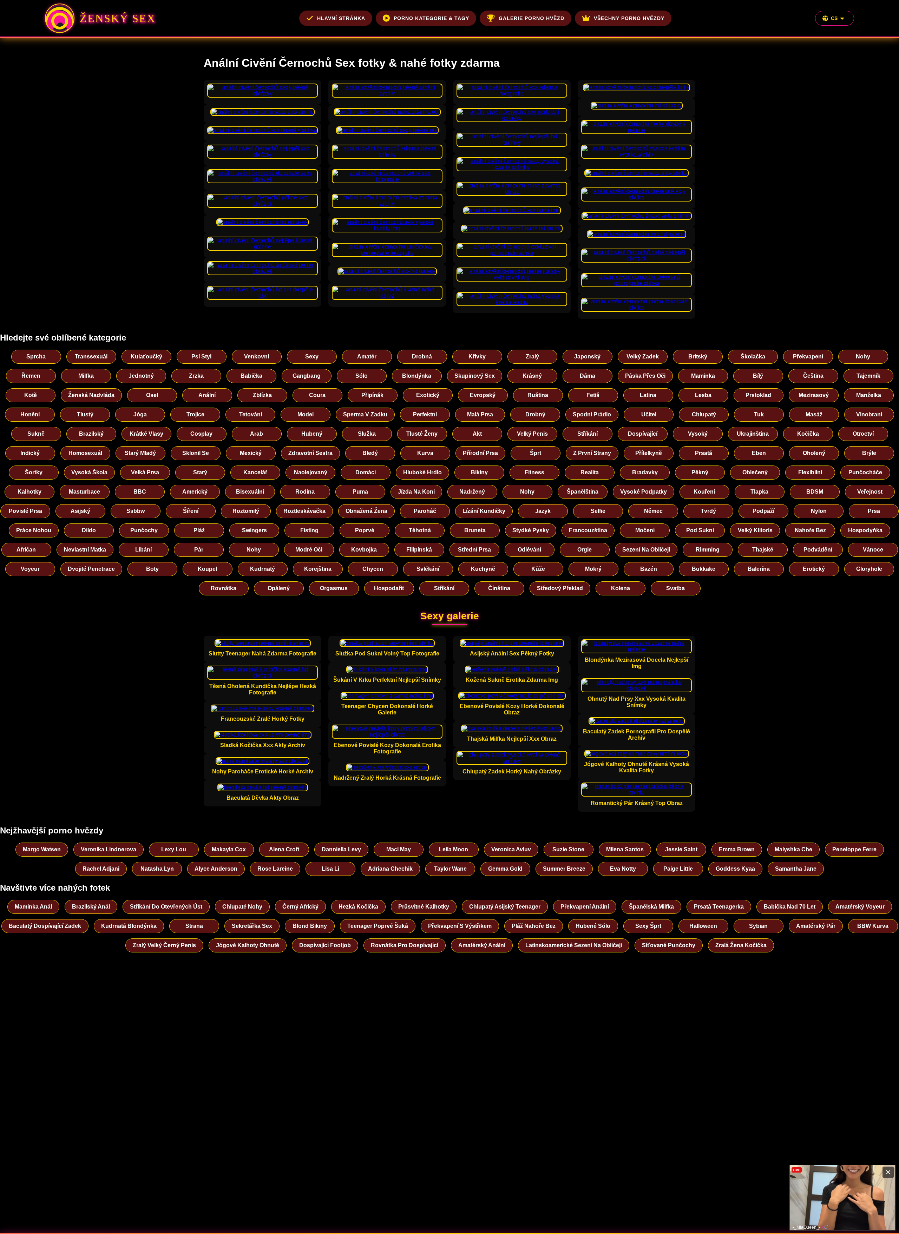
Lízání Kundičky (483, 511)
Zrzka (196, 376)
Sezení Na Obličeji (646, 550)
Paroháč (425, 511)
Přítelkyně (648, 453)
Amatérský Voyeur (860, 907)
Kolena (620, 588)
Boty (152, 569)
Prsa (874, 511)
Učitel (648, 414)
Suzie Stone (568, 849)
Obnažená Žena (366, 511)
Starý (200, 472)
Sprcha (36, 356)
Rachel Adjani (101, 869)
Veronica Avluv (511, 849)
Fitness (534, 472)
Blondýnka (416, 376)
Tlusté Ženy (422, 434)
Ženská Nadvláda (91, 395)
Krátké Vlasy (146, 434)
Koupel (207, 569)
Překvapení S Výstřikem (460, 926)
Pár (198, 550)
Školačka (753, 356)
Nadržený (472, 492)
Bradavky (645, 472)
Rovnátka (223, 588)
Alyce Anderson (216, 869)
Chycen (372, 569)
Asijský (80, 511)
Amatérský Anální (481, 945)
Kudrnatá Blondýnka (129, 926)
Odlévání (529, 550)
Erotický (814, 569)
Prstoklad (758, 395)
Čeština (813, 376)
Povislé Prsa (25, 511)
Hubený (311, 434)
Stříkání (587, 434)
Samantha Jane (795, 869)
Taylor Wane (450, 869)
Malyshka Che (793, 849)
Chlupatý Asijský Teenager (504, 907)
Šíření (190, 511)
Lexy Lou (173, 849)
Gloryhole (869, 569)
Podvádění (817, 550)
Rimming (708, 550)
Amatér (366, 356)
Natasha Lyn (157, 869)
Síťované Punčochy (668, 945)
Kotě (30, 395)
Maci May (398, 849)
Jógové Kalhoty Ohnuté (247, 945)
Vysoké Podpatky (643, 492)
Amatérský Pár (815, 926)
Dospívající (642, 434)
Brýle (869, 453)
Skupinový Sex (474, 376)
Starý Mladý (140, 453)
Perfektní (425, 414)
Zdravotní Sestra (310, 453)
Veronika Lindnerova (108, 849)
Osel (152, 395)
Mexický (251, 453)
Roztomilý (245, 511)
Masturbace (84, 492)
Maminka (703, 376)
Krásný (532, 376)
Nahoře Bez (810, 530)
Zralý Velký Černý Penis (164, 945)
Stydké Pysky (530, 530)
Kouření (704, 492)
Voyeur (30, 569)
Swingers (254, 530)
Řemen (30, 376)
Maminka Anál (33, 907)
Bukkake (703, 569)
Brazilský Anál (91, 907)
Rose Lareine (275, 869)
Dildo (89, 530)
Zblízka (262, 395)
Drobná (422, 356)
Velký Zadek (642, 356)
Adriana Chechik (390, 869)
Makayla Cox (229, 849)
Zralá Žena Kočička (741, 945)
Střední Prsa (474, 550)
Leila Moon (453, 849)
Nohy (863, 356)
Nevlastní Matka (85, 550)
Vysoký (698, 434)
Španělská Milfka (651, 907)
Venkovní (256, 356)
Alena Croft (284, 849)
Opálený (279, 588)
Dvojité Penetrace (91, 569)
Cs (834, 18)
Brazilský (91, 434)
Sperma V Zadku (365, 414)
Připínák (372, 395)
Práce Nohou (33, 530)
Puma (360, 492)
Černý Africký (300, 907)
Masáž (814, 414)
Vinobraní (869, 414)
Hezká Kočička (358, 907)
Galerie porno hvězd (531, 18)
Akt (477, 434)
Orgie (584, 550)
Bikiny (479, 472)
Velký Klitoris (755, 530)
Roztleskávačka (304, 511)
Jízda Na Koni (416, 492)
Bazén (648, 569)
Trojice (195, 414)
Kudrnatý (262, 569)
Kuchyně (483, 569)
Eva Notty (623, 869)
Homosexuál (85, 453)
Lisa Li (330, 869)
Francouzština (588, 530)
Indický (30, 453)
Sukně (36, 434)
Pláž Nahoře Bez (534, 926)
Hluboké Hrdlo (422, 472)
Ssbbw (135, 511)
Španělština (582, 492)
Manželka (868, 395)
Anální (207, 395)
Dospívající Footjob (325, 945)
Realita (589, 472)
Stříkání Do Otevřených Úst (166, 907)
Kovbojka (364, 550)
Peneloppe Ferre (854, 849)
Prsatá (703, 453)
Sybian (758, 926)
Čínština (499, 588)
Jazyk (543, 511)
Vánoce (873, 550)
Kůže (538, 569)
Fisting (309, 530)
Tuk (759, 414)
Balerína (759, 569)
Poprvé (364, 530)
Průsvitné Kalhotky (423, 907)
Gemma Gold (505, 869)
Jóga (140, 414)
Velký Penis (532, 434)
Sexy (312, 356)
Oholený (814, 453)
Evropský (483, 395)
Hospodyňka (865, 530)
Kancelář (255, 472)
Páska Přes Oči (645, 376)
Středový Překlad (560, 588)
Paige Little (678, 869)
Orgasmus (334, 588)
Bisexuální (250, 492)
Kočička (808, 434)
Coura (317, 395)
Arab (256, 434)
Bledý (370, 453)
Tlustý (85, 414)
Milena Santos (625, 849)
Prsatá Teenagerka (719, 907)
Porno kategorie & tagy (431, 18)
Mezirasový (814, 395)
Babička (251, 376)
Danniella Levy (341, 849)
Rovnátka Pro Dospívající (404, 945)
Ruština (537, 395)
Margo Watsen (42, 849)
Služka (367, 434)
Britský (697, 356)
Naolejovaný (310, 472)
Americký (195, 492)
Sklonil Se (195, 453)
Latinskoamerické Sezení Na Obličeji (573, 945)
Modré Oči (308, 550)
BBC (139, 492)
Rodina (305, 492)
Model (305, 414)
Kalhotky (29, 492)
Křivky (477, 356)
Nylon (819, 511)
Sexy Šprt (648, 926)
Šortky (33, 472)
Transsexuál (91, 356)
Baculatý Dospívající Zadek (45, 926)
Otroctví (863, 434)
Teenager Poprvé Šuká (377, 926)
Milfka (86, 376)
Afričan (26, 550)
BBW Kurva (872, 926)
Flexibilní (810, 472)
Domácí (365, 472)
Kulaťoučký (146, 356)
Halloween (703, 926)
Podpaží (763, 511)
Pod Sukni (700, 530)
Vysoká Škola (89, 472)
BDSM (814, 492)
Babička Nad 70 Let (789, 907)
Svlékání (427, 569)
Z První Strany (592, 453)
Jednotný (141, 376)
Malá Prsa (480, 414)
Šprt (535, 453)
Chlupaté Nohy (242, 907)
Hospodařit (389, 588)
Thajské (762, 550)
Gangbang (307, 376)
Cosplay (201, 434)
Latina (648, 395)
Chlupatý (704, 414)
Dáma (587, 376)
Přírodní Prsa (480, 453)
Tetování (250, 414)
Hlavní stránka (341, 18)
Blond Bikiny (310, 926)
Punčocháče (865, 472)
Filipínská (419, 550)
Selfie (598, 511)
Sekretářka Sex (252, 926)
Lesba (703, 395)
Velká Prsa (145, 472)
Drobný (535, 414)
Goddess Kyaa (735, 869)
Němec (653, 511)
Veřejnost (869, 492)
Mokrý (593, 569)
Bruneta (475, 530)
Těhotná (420, 530)
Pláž (199, 530)
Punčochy (144, 530)
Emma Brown (737, 849)
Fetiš (592, 395)
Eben (759, 453)
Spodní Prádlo (592, 414)
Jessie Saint (681, 849)
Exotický (427, 395)
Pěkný (699, 472)
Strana (194, 926)
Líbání (143, 550)
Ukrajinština (753, 434)
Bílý (758, 376)
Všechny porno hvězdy (629, 18)
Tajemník (868, 376)
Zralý (532, 356)
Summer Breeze (564, 869)
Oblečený (755, 472)
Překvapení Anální (584, 907)
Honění (30, 414)
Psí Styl (201, 356)
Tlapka (759, 492)
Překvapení (808, 356)
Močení (645, 530)
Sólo (361, 376)
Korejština (318, 569)
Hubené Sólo (593, 926)
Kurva (425, 453)
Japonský (587, 356)
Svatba (675, 588)
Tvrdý (708, 511)
